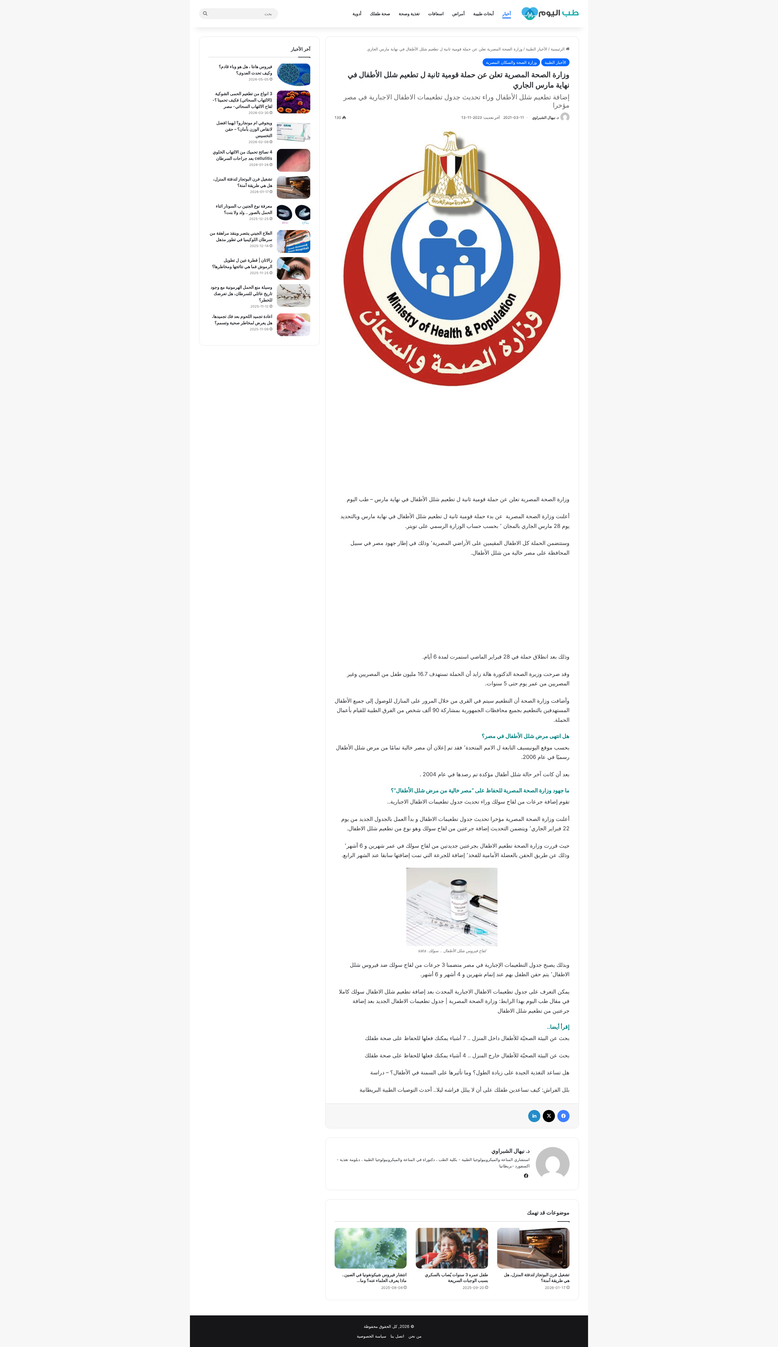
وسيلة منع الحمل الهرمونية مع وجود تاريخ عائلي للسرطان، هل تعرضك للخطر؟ (241, 293)
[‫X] (549, 1116)
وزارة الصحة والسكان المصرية (511, 62)
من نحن (415, 1336)
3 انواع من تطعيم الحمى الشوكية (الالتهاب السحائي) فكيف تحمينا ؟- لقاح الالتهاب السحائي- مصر (242, 100)
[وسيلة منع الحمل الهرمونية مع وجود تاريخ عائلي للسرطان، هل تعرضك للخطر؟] (293, 295)
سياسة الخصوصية (371, 1336)
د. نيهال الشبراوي (545, 117)
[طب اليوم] (550, 14)
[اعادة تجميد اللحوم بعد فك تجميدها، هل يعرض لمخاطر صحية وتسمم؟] (293, 324)
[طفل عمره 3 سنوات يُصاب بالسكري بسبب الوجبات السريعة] (452, 1248)
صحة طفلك (380, 13)
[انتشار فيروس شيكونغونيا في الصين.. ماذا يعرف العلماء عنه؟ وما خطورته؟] (371, 1248)
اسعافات (436, 13)
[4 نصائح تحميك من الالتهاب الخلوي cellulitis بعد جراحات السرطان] (293, 160)
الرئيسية (558, 49)
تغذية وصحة (409, 13)
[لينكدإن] (534, 1116)
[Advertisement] (452, 439)
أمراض (458, 13)
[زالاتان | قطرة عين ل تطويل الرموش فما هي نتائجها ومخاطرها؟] (293, 268)
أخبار (506, 13)
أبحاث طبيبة (483, 13)
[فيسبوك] (563, 1116)
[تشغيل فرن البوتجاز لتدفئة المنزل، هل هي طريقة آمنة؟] (533, 1248)
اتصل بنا (397, 1336)
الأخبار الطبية (536, 49)
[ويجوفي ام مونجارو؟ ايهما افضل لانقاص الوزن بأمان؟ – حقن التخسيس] (293, 131)
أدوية (357, 13)
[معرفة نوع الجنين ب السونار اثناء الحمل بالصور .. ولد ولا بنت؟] (293, 214)
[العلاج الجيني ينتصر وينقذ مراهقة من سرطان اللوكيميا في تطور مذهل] (293, 241)
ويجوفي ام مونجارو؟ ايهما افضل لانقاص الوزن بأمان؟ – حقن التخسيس (244, 129)
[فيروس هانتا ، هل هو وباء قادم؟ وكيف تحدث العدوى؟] (293, 75)
